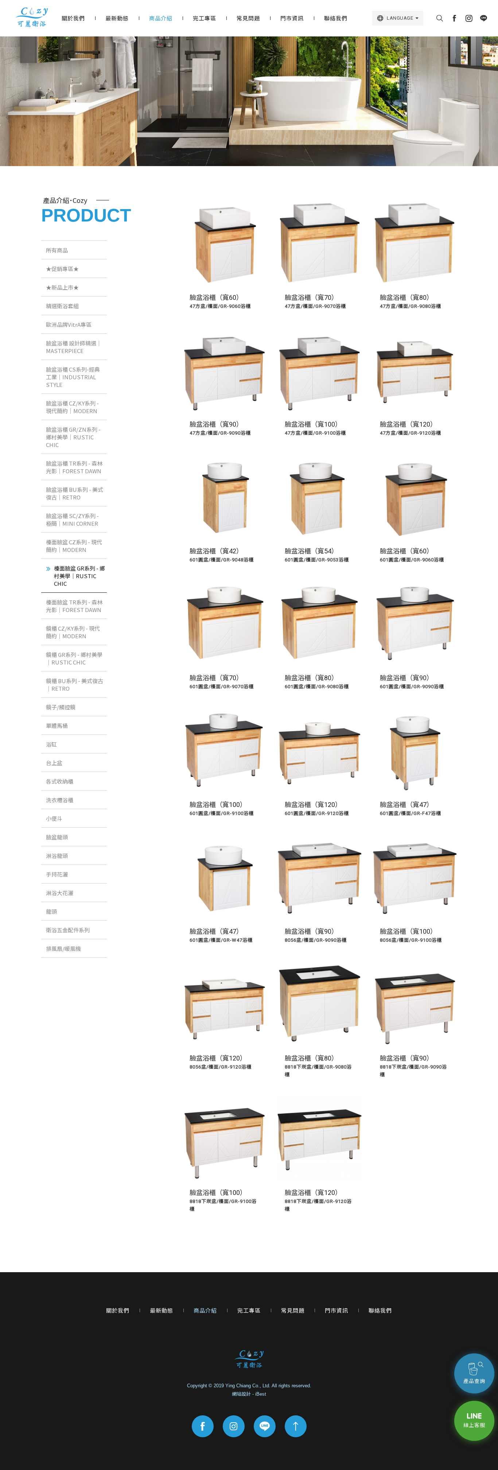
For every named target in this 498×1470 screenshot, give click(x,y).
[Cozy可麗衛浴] (31, 17)
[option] (249, 101)
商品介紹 (160, 18)
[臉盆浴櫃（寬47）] (415, 750)
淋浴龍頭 (57, 855)
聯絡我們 (335, 18)
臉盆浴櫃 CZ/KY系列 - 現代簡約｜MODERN (72, 407)
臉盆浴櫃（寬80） (406, 297)
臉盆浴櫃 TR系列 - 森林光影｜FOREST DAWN (74, 467)
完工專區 (204, 18)
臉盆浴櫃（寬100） (313, 424)
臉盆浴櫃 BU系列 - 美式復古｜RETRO (74, 493)
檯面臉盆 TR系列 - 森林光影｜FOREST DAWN (74, 606)
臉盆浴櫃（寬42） (216, 551)
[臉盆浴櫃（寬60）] (224, 243)
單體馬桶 (57, 725)
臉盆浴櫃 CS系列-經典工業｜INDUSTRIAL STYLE (73, 376)
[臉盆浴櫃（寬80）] (415, 243)
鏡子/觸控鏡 (60, 707)
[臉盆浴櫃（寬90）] (224, 370)
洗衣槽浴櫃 (59, 800)
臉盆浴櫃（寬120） (408, 424)
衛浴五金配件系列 (68, 930)
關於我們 (73, 18)
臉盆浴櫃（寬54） (311, 551)
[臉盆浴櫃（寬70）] (319, 243)
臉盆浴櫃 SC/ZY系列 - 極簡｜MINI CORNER (72, 519)
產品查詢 (474, 1381)
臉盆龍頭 (57, 837)
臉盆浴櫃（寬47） (406, 804)
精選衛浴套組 (62, 306)
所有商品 (57, 250)
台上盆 (54, 763)
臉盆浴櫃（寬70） (311, 297)
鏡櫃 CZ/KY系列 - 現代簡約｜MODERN (73, 632)
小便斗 (54, 818)
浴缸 (51, 744)
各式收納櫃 (59, 781)
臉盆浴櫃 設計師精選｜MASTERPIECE (74, 346)
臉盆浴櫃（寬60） (216, 297)
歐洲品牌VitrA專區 (69, 324)
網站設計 (241, 1394)
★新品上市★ (62, 287)
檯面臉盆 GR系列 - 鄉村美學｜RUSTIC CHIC (79, 575)
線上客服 (474, 1425)
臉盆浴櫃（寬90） (216, 424)
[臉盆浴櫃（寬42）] (224, 496)
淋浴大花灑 (59, 893)
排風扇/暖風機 (63, 948)
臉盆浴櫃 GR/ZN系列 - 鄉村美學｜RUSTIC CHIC (73, 437)
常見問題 (248, 18)
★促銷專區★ (62, 269)
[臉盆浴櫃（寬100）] (319, 370)
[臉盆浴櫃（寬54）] (319, 496)
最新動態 (117, 18)
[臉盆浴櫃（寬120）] (415, 370)
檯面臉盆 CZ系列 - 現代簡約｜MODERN (74, 545)
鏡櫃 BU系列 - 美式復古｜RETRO (74, 684)
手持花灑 (57, 874)
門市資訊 (292, 18)
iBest (260, 1394)
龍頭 (51, 911)
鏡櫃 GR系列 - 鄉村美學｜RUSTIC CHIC (74, 658)
